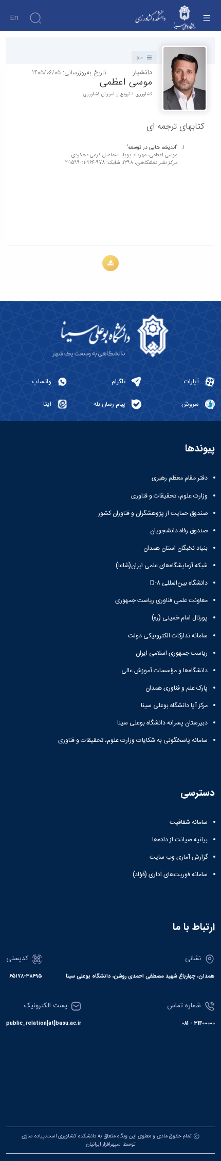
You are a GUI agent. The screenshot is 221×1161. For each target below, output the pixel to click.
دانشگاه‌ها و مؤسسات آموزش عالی (164, 671)
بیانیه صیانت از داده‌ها (180, 840)
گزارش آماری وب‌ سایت (179, 857)
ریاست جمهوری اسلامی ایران (172, 653)
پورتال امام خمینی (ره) (180, 618)
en (14, 18)
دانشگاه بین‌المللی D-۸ (179, 583)
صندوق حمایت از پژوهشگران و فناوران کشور (153, 513)
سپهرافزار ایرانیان (103, 1144)
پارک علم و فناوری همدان (176, 688)
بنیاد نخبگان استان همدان (175, 548)
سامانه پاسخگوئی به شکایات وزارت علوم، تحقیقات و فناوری (133, 740)
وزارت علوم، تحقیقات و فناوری (169, 496)
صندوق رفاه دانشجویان (179, 531)
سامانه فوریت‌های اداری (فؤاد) (170, 874)
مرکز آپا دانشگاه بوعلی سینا (174, 705)
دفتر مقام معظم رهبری (180, 478)
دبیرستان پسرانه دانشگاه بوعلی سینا (162, 723)
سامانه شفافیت (189, 822)
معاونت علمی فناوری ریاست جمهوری (161, 600)
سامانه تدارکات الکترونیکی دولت (168, 636)
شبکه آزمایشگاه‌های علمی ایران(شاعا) (162, 566)
